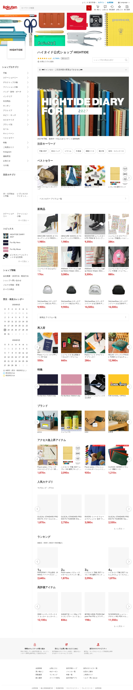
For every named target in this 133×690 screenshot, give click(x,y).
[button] (124, 2)
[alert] (83, 69)
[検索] (89, 8)
